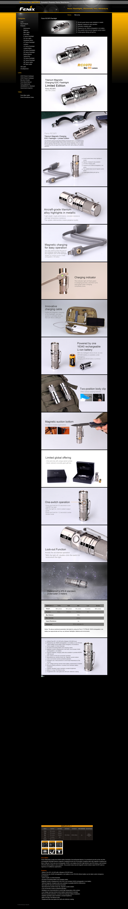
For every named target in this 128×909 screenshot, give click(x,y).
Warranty (77, 15)
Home (69, 15)
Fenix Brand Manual (26, 82)
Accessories (27, 28)
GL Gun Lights (27, 38)
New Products (24, 24)
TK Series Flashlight (29, 58)
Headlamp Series (28, 40)
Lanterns (26, 44)
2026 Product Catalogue (27, 78)
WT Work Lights (28, 64)
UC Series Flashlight (29, 60)
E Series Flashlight (29, 36)
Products (22, 26)
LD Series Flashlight (29, 46)
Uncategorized (24, 68)
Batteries (26, 30)
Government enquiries (26, 88)
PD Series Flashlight (29, 52)
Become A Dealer (25, 80)
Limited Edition (28, 48)
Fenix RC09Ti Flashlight (49, 18)
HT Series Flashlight (29, 42)
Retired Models (28, 54)
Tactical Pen (27, 56)
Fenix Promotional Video (27, 97)
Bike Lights (27, 32)
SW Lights (23, 66)
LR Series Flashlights (29, 50)
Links (21, 22)
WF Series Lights (28, 62)
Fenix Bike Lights (25, 95)
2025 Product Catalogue (27, 76)
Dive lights (26, 34)
